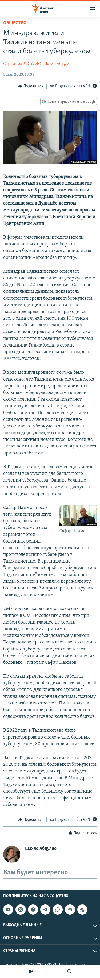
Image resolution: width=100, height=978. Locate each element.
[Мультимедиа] (31, 971)
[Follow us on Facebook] (33, 909)
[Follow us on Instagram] (20, 909)
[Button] (30, 86)
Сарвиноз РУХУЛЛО (22, 64)
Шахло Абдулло (57, 64)
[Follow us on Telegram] (45, 909)
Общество (15, 23)
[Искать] (69, 971)
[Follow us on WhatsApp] (58, 909)
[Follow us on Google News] (70, 909)
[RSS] (82, 909)
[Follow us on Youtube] (8, 909)
